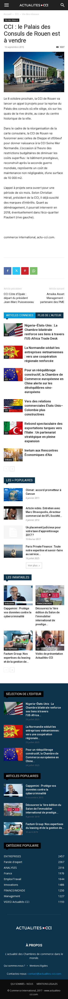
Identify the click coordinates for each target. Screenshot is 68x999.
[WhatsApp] (33, 271)
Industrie (9, 603)
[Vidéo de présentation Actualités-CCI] (50, 641)
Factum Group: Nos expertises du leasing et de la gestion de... (17, 657)
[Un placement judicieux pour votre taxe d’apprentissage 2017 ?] (13, 532)
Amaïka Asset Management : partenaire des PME (52, 298)
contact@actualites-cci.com (44, 973)
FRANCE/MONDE (44, 603)
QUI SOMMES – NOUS (22, 984)
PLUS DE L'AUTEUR (49, 315)
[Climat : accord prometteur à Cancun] (13, 494)
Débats (8, 459)
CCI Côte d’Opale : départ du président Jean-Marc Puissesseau (19, 298)
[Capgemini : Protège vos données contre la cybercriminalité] (18, 595)
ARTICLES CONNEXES (19, 315)
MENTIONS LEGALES (47, 984)
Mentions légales (39, 965)
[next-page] (12, 468)
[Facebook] (7, 271)
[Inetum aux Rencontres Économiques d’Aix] (13, 454)
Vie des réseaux (30, 14)
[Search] (62, 5)
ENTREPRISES (11, 648)
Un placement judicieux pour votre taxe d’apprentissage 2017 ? (43, 531)
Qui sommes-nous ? (14, 965)
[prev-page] (6, 468)
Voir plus (32, 565)
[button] (6, 5)
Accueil (7, 14)
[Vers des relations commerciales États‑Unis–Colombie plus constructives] (13, 405)
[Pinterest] (25, 271)
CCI (17, 14)
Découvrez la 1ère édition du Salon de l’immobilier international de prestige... (48, 616)
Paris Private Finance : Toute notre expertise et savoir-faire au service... (44, 550)
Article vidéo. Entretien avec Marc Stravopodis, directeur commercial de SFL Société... (44, 512)
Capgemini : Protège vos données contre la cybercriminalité (17, 612)
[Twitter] (16, 271)
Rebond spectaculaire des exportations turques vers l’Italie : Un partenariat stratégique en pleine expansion (44, 432)
